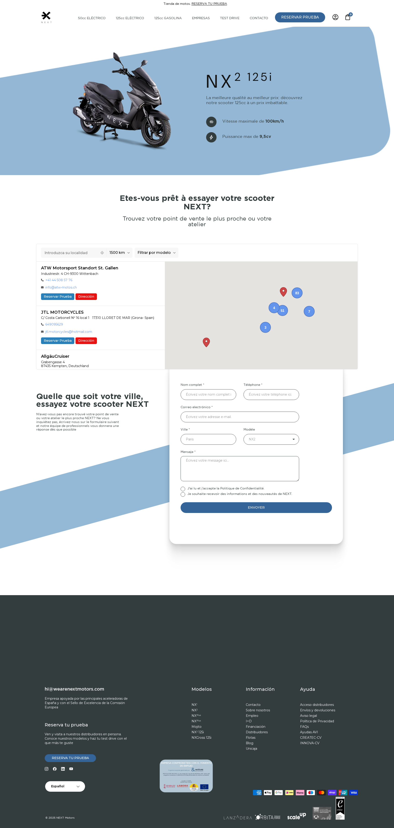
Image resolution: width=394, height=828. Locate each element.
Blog (249, 743)
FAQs (304, 727)
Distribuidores (257, 732)
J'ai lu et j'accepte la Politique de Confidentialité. (225, 488)
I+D (249, 721)
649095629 (54, 324)
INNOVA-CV (309, 743)
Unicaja (251, 749)
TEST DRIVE (229, 18)
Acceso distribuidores (317, 705)
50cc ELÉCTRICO (92, 18)
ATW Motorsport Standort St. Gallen (79, 268)
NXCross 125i (201, 738)
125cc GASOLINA (168, 18)
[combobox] (69, 253)
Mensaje (187, 452)
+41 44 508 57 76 (58, 280)
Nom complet (191, 385)
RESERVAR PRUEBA (300, 17)
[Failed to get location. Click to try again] (102, 253)
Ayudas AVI (309, 732)
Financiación (255, 727)
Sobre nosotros (258, 710)
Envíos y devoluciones (317, 710)
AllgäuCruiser (55, 356)
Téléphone (252, 385)
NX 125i (198, 732)
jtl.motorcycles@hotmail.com (68, 332)
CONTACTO (259, 18)
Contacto (253, 705)
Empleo (252, 716)
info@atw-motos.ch (61, 287)
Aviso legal (308, 716)
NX (194, 705)
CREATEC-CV (310, 738)
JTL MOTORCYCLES (62, 312)
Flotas (250, 738)
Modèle (249, 429)
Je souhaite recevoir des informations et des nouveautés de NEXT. (239, 494)
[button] (283, 292)
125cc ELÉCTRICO (130, 18)
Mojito (197, 727)
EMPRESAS (201, 18)
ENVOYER (256, 507)
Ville (184, 429)
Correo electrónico (195, 407)
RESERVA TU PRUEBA (209, 3)
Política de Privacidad (317, 721)
